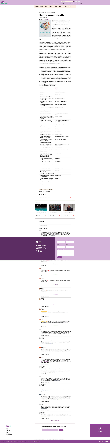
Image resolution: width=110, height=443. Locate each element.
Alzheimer (41, 6)
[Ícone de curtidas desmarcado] (41, 265)
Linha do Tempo (60, 6)
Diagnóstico (50, 6)
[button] (63, 4)
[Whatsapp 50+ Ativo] (76, 1)
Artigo (46, 6)
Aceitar (106, 441)
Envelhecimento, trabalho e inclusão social (68, 213)
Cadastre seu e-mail (45, 428)
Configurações (101, 441)
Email (58, 244)
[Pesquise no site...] (74, 1)
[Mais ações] (70, 12)
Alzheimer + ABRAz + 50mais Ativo (55, 213)
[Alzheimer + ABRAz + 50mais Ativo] (55, 207)
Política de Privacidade (36, 441)
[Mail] (37, 248)
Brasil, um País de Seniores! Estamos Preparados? (41, 213)
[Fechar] (108, 441)
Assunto (67, 244)
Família (49, 189)
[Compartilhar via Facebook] (39, 194)
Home (7, 428)
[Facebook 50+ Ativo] (77, 1)
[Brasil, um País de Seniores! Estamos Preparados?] (41, 207)
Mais (69, 6)
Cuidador (55, 6)
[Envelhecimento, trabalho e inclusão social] (69, 207)
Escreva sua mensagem (60, 249)
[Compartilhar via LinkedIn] (43, 194)
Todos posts (37, 6)
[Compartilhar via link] (45, 194)
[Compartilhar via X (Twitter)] (41, 194)
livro (51, 189)
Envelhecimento (48, 191)
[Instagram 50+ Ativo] (79, 1)
